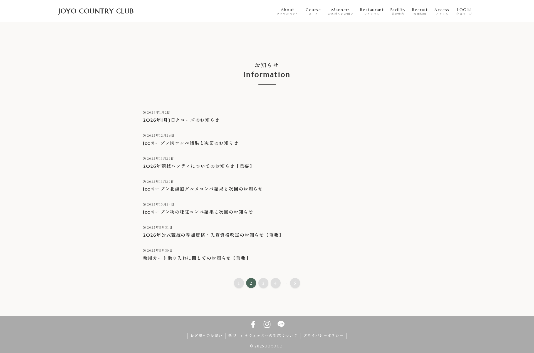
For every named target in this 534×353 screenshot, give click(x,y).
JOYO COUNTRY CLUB (96, 11)
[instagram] (267, 324)
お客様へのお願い (206, 335)
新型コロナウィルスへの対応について (262, 335)
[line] (281, 324)
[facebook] (253, 324)
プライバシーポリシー (323, 335)
